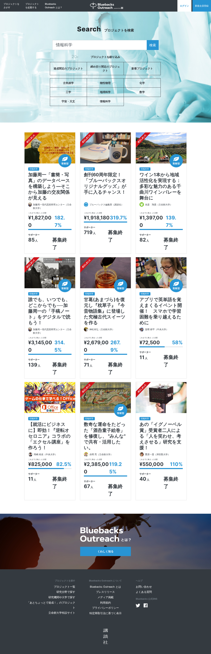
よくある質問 (144, 591)
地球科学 (105, 92)
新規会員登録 (202, 5)
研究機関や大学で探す (61, 597)
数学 (142, 92)
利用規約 (105, 602)
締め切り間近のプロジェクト (105, 68)
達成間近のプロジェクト (68, 68)
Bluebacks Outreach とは (105, 586)
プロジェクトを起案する (32, 5)
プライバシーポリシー (105, 607)
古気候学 (68, 83)
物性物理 (105, 83)
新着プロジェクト (142, 68)
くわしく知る (105, 551)
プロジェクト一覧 (64, 586)
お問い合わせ (144, 586)
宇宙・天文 (68, 101)
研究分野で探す (65, 591)
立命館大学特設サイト (61, 612)
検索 (152, 45)
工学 (68, 92)
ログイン (184, 5)
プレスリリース (105, 591)
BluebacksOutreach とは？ (53, 5)
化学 (142, 83)
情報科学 (105, 101)
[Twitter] (138, 605)
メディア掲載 (105, 597)
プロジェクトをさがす (11, 5)
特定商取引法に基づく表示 (105, 613)
